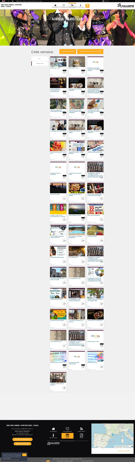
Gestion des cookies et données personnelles (11, 459)
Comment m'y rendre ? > (124, 451)
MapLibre (129, 446)
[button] (58, 66)
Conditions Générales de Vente (76, 458)
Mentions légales (56, 458)
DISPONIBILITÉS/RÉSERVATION (22, 439)
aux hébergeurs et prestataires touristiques (65, 460)
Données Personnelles (64, 458)
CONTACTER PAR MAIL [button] (23, 443)
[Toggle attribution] (132, 446)
